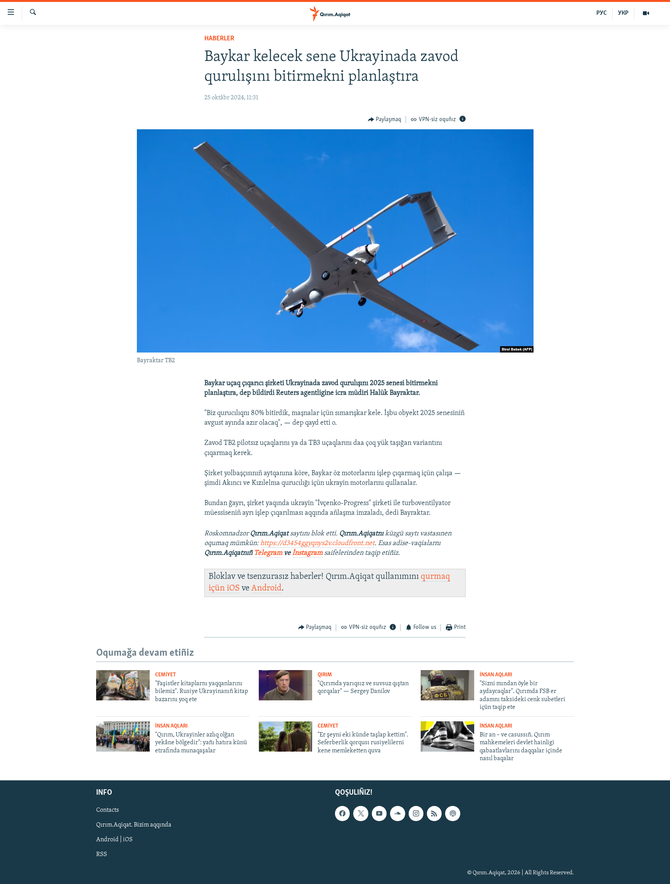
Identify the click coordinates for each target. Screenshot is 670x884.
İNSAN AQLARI (496, 675)
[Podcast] (452, 813)
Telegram (268, 553)
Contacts (107, 811)
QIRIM (325, 675)
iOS (233, 588)
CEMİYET (165, 675)
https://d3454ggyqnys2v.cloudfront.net (317, 543)
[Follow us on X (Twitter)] (360, 813)
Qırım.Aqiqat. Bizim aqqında (133, 825)
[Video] (646, 13)
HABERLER (219, 38)
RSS (101, 855)
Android (266, 588)
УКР (623, 13)
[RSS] (434, 813)
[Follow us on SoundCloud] (397, 813)
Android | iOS (114, 840)
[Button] (385, 120)
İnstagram (308, 553)
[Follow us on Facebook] (342, 813)
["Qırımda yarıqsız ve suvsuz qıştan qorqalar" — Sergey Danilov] (285, 685)
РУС (601, 13)
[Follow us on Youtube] (379, 813)
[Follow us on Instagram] (416, 813)
